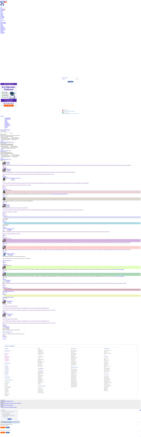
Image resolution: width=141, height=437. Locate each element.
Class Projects (7, 359)
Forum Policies (7, 401)
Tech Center (2, 32)
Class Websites (106, 377)
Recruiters (105, 352)
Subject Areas (40, 356)
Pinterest (8, 405)
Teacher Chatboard (8, 350)
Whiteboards (106, 390)
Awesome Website (7, 280)
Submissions (11, 407)
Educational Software (107, 379)
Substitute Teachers (74, 364)
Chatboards (2, 17)
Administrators (7, 351)
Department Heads (74, 354)
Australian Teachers (41, 352)
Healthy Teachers (106, 364)
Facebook (2, 405)
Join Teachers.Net (3, 0)
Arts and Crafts (7, 381)
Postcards (6, 385)
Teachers (2, 19)
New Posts (2, 21)
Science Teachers (40, 365)
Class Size (105, 361)
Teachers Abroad (40, 351)
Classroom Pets (7, 382)
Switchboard (7, 394)
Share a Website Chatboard (5, 129)
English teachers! (8, 169)
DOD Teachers (73, 355)
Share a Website (3, 23)
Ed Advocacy (106, 363)
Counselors (72, 352)
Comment (4, 167)
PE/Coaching (40, 364)
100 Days (6, 388)
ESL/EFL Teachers (40, 388)
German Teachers (40, 390)
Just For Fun (106, 365)
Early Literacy (40, 377)
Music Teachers (40, 363)
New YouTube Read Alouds (9, 228)
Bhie (8, 163)
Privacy (12, 401)
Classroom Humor (106, 360)
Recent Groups (3, 22)
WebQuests (6, 395)
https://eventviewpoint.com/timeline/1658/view (59, 193)
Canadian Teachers (41, 353)
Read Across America (8, 386)
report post (4, 168)
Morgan (9, 229)
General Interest (7, 119)
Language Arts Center (41, 361)
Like (3, 166)
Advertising (2, 407)
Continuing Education (107, 350)
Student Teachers (73, 363)
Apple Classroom (106, 376)
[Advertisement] (5, 72)
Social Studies (40, 366)
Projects (1, 31)
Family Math (6, 389)
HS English (39, 378)
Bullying (105, 359)
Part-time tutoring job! (9, 301)
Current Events (106, 362)
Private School (73, 360)
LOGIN (2, 140)
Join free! (3, 427)
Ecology (6, 392)
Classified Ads (18, 403)
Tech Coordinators (106, 386)
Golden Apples (73, 356)
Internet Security (106, 380)
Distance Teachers (73, 353)
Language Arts (41, 368)
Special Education (73, 362)
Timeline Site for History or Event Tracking (12, 178)
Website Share (106, 389)
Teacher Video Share (107, 384)
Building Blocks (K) (41, 373)
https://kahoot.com (10, 291)
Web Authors (106, 387)
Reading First (40, 380)
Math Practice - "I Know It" (10, 253)
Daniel (7, 327)
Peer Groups (2, 28)
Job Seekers (106, 351)
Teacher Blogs (106, 383)
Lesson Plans (7, 403)
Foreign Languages (41, 359)
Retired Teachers (73, 361)
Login (1, 8)
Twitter (5, 405)
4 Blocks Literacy (40, 370)
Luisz (13, 179)
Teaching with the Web (107, 385)
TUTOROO (8, 162)
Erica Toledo (5, 291)
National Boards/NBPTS (107, 353)
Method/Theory (3, 29)
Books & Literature (40, 375)
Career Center (7, 360)
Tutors (105, 354)
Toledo (8, 281)
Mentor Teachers (73, 359)
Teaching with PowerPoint (108, 382)
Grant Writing (7, 391)
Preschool (6, 366)
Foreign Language (41, 386)
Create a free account (4, 142)
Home (1, 401)
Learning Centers (7, 393)
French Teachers (40, 389)
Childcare (6, 365)
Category (2, 116)
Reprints (15, 407)
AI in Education (66, 110)
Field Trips (6, 383)
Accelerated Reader (41, 372)
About (4, 401)
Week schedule (7, 326)
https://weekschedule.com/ (7, 331)
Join (1, 7)
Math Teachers (40, 362)
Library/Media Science (74, 357)
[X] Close (9, 150)
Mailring (11, 405)
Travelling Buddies (7, 387)
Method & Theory (7, 357)
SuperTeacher (10, 254)
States (1, 25)
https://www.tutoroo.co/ (120, 269)
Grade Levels (7, 353)
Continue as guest (11, 142)
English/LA (2, 27)
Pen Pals (6, 384)
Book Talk (39, 374)
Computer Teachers (107, 378)
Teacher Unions (73, 365)
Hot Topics (2, 30)
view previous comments (7, 238)
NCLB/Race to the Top (107, 366)
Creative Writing (40, 376)
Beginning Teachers (74, 351)
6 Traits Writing (40, 371)
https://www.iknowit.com (7, 260)
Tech (6, 127)
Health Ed (39, 360)
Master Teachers (73, 358)
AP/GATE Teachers (74, 350)
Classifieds (2, 33)
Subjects (1, 26)
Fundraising (6, 390)
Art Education (40, 358)
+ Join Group (70, 81)
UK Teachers (40, 354)
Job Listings (7, 407)
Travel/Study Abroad (41, 392)
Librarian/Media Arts (41, 379)
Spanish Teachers (40, 391)
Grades (1, 24)
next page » (5, 338)
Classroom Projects (8, 380)
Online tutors (7, 204)
